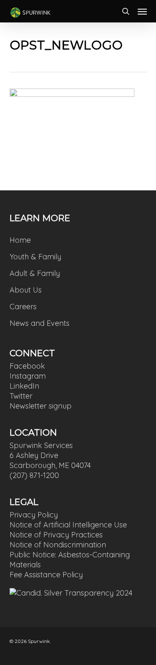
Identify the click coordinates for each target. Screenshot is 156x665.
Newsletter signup (41, 406)
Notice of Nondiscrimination (58, 544)
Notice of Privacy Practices (56, 534)
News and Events (39, 323)
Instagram (28, 376)
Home (20, 240)
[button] (142, 11)
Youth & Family (35, 256)
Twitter (21, 396)
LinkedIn (24, 386)
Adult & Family (35, 273)
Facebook (27, 366)
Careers (23, 306)
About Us (26, 290)
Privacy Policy (34, 515)
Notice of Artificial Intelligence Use (68, 525)
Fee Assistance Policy (46, 574)
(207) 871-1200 (34, 475)
